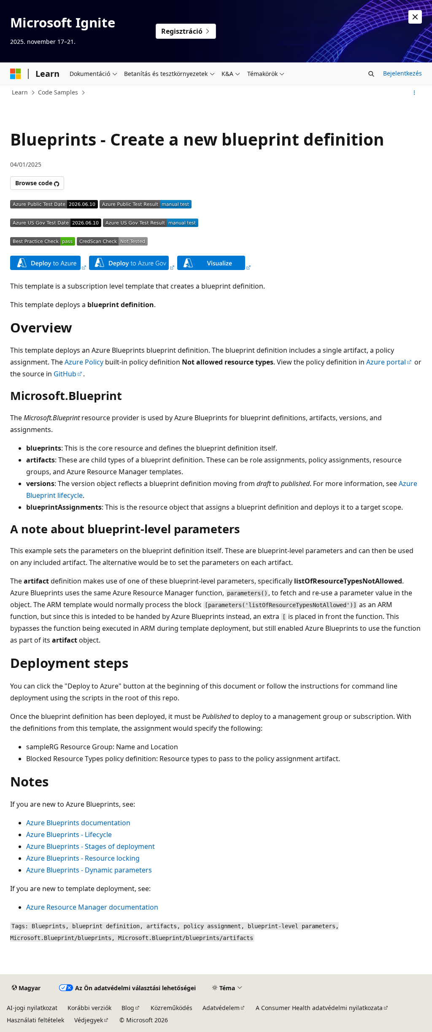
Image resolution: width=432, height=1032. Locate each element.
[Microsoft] (15, 73)
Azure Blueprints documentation (78, 822)
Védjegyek (88, 1020)
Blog (128, 1008)
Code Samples (58, 92)
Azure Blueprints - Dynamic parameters (89, 870)
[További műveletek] (414, 93)
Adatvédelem (221, 1008)
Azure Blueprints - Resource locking (83, 858)
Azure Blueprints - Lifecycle (69, 834)
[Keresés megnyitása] (371, 73)
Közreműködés (171, 1008)
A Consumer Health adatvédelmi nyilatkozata (319, 1008)
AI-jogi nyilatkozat (32, 1008)
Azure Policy (84, 362)
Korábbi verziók (89, 1008)
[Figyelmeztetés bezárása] (415, 17)
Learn (20, 92)
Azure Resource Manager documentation (92, 907)
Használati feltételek (35, 1020)
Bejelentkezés (402, 73)
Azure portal (386, 362)
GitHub (65, 373)
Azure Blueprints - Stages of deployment (90, 846)
